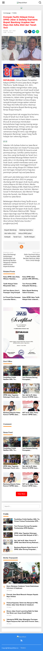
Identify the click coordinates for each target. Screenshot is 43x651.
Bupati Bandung (10, 230)
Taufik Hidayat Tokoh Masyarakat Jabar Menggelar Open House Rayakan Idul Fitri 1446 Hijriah (11, 285)
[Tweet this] (29, 31)
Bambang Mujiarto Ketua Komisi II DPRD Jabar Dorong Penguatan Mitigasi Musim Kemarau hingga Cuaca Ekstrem (11, 414)
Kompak (7, 237)
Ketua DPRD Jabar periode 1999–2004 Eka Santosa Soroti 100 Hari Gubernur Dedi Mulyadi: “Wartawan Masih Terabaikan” (30, 278)
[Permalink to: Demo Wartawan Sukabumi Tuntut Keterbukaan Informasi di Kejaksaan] (21, 573)
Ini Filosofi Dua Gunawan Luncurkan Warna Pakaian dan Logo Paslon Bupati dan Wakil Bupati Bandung (12, 298)
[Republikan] (22, 2)
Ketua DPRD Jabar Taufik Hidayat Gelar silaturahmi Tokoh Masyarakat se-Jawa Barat (31, 298)
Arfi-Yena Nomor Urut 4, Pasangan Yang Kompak (11, 291)
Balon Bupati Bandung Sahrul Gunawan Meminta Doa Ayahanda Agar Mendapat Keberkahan (30, 292)
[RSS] (21, 247)
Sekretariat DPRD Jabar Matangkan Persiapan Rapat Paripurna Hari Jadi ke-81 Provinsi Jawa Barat (22, 620)
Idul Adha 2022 (10, 233)
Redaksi (23, 648)
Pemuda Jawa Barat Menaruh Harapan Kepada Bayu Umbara (22, 595)
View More (21, 494)
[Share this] (26, 31)
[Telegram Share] (33, 31)
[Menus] (3, 2)
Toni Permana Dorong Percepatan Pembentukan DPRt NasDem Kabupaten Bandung (29, 379)
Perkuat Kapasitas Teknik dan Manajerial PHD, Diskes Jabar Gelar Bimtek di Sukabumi (22, 604)
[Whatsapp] (37, 31)
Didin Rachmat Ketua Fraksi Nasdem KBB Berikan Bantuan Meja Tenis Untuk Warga (31, 256)
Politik (4, 32)
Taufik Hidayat (29, 237)
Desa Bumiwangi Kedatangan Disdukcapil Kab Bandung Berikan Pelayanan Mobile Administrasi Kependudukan (9, 259)
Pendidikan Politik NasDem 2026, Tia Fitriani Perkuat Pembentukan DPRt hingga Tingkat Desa (10, 378)
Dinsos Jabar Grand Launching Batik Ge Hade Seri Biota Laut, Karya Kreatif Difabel (22, 612)
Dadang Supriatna (26, 230)
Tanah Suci (17, 237)
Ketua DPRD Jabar (25, 233)
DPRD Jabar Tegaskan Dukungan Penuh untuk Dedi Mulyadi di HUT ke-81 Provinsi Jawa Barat (11, 396)
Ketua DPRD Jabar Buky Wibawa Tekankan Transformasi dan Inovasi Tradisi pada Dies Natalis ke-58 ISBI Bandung (12, 278)
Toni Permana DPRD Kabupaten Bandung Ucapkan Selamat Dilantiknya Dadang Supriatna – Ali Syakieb (30, 285)
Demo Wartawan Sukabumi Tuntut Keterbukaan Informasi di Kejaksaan (23, 587)
